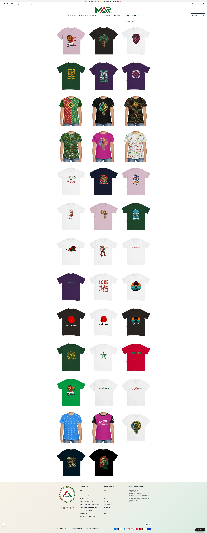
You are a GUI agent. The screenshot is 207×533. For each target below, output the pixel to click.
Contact (137, 15)
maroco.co (95, 528)
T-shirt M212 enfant (103, 76)
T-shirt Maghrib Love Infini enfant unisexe (103, 392)
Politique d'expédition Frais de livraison (89, 504)
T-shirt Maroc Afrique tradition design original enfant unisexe (103, 216)
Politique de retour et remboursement (89, 507)
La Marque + (128, 15)
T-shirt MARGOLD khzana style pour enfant (135, 111)
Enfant (87, 15)
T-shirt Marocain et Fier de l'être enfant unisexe (71, 76)
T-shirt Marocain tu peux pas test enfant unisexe (135, 76)
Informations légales (85, 496)
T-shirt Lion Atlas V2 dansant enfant (71, 40)
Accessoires (117, 15)
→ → (130, 504)
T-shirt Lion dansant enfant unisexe (71, 392)
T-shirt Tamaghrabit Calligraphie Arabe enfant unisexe (135, 251)
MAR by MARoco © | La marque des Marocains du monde (73, 528)
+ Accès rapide (71, 46)
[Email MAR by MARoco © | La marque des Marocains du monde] (12, 4)
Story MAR (82, 519)
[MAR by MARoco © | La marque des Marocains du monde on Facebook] (2, 4)
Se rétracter (201, 529)
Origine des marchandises (86, 510)
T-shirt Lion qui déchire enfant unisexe (103, 181)
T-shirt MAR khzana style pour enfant (71, 111)
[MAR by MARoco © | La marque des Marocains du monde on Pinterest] (7, 4)
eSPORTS (95, 15)
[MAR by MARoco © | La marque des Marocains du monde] (103, 9)
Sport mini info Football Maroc (87, 516)
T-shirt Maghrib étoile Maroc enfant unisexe (103, 357)
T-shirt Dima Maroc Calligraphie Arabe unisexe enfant (103, 40)
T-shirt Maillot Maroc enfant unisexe (135, 357)
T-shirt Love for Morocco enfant (103, 286)
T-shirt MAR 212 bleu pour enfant (71, 427)
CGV (81, 490)
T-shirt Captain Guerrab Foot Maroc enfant (71, 216)
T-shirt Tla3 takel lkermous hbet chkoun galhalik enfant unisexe (135, 181)
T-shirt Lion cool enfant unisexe (135, 40)
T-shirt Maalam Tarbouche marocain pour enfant (103, 322)
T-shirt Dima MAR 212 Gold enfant (71, 462)
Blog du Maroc (83, 513)
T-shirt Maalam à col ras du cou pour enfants (135, 322)
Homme (72, 15)
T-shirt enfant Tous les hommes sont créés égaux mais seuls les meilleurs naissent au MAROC (135, 216)
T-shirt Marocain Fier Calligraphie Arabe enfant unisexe (71, 286)
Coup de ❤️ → (118, 1)
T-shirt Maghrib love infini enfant (135, 392)
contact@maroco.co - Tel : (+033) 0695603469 (26, 4)
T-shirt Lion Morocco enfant (103, 462)
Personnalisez (105, 15)
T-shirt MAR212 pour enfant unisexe (135, 146)
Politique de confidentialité (86, 501)
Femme (80, 15)
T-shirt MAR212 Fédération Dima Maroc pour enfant (103, 111)
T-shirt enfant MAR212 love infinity (103, 427)
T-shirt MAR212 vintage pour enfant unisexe (71, 146)
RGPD (81, 493)
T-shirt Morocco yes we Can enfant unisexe (71, 181)
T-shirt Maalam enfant (135, 286)
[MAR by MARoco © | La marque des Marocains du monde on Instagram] (9, 4)
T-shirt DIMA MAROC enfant (135, 427)
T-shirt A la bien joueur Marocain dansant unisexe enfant (103, 251)
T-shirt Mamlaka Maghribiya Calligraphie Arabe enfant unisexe (71, 357)
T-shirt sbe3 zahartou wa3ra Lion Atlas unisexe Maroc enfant (71, 251)
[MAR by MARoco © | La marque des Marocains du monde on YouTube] (4, 4)
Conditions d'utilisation (85, 498)
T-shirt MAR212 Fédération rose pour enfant (103, 146)
